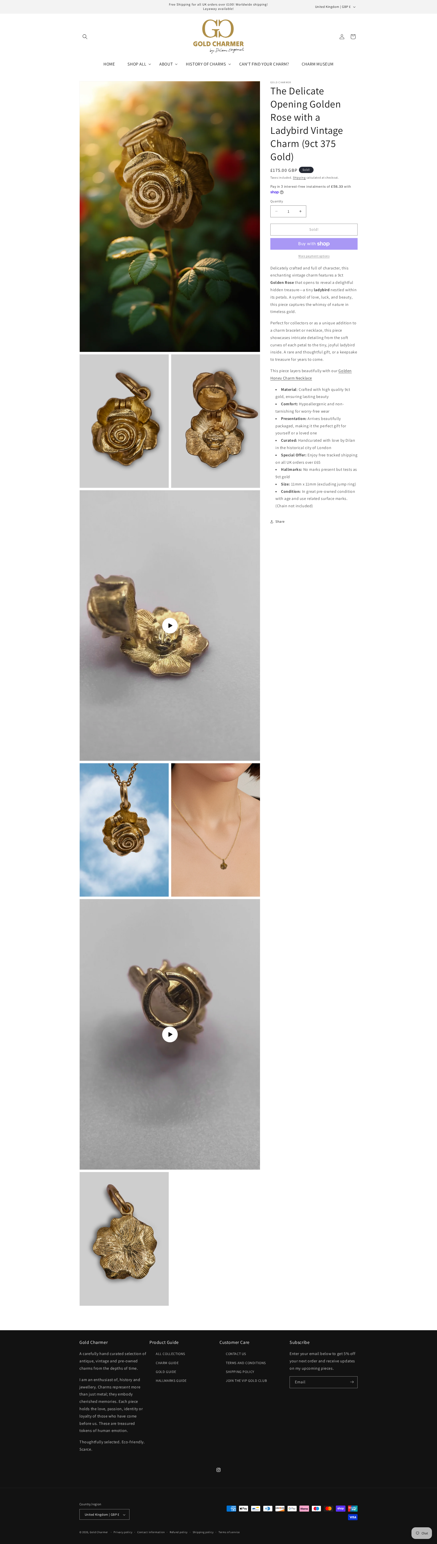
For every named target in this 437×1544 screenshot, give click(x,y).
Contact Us (236, 1353)
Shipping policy (203, 1532)
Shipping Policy (240, 1371)
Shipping (299, 177)
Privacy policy (123, 1532)
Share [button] (280, 521)
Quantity (276, 201)
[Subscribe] (351, 1382)
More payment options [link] (314, 256)
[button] (85, 36)
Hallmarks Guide (171, 1380)
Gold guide (166, 1371)
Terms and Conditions (246, 1362)
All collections (170, 1353)
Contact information (151, 1532)
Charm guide (167, 1362)
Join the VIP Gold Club (246, 1380)
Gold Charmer (99, 1532)
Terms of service (229, 1532)
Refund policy (179, 1532)
